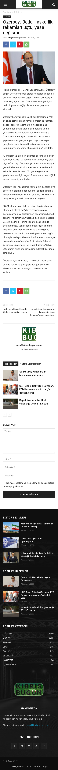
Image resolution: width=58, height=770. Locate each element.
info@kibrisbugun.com (17, 38)
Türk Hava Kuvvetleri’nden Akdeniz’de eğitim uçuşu (15, 311)
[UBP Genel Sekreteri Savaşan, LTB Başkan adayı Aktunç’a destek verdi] (10, 389)
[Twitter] (13, 44)
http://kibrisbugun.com (29, 349)
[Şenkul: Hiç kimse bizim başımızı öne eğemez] (10, 375)
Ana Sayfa (7, 12)
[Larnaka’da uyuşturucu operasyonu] (11, 542)
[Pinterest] (20, 44)
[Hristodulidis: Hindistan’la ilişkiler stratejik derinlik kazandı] (11, 557)
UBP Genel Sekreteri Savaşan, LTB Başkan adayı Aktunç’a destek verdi (36, 389)
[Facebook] (6, 44)
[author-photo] (29, 341)
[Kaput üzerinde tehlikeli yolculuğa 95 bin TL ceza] (10, 404)
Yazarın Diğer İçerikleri (30, 364)
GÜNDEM (18, 12)
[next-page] (9, 415)
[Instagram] (22, 746)
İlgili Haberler (11, 364)
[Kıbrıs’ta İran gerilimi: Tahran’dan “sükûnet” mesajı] (11, 527)
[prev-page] (5, 415)
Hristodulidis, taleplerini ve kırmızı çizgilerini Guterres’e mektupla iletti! (42, 312)
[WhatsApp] (26, 44)
